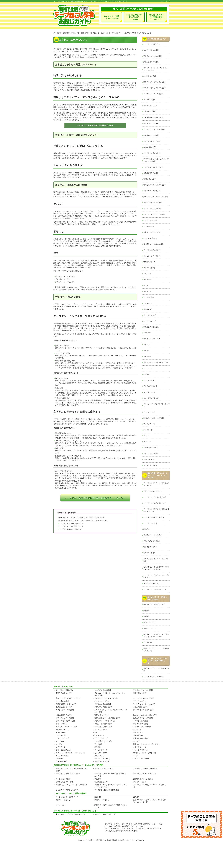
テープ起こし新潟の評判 (151, 250)
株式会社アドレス (149, 262)
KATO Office (147, 333)
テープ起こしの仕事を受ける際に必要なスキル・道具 (156, 510)
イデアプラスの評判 (150, 220)
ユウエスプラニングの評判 (152, 203)
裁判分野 (146, 616)
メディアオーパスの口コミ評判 (154, 214)
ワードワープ (147, 291)
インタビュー (147, 642)
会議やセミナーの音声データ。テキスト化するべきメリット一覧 (156, 635)
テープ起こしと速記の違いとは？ (71, 526)
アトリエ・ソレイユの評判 (152, 56)
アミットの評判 (148, 226)
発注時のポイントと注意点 (152, 535)
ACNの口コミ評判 (149, 76)
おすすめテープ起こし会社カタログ (111, 17)
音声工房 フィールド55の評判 (153, 244)
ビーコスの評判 (148, 297)
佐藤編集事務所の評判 (151, 173)
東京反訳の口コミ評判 (151, 62)
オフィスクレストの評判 (151, 191)
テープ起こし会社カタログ (157, 39)
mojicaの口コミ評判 (150, 147)
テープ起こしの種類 (150, 523)
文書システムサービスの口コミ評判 (155, 197)
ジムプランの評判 (149, 111)
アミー (145, 436)
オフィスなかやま (149, 268)
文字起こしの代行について (152, 491)
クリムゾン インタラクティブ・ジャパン (156, 405)
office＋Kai (147, 442)
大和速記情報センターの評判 (153, 117)
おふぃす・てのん (149, 412)
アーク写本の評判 (149, 100)
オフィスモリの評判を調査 (152, 208)
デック (145, 285)
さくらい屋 (147, 274)
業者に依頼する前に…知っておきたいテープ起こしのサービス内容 (83, 520)
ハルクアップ (147, 430)
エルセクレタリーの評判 (151, 256)
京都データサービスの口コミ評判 (154, 82)
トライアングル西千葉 (151, 453)
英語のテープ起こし (150, 622)
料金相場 (146, 529)
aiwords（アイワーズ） (151, 448)
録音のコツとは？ (149, 553)
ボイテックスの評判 (150, 106)
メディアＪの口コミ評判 (151, 141)
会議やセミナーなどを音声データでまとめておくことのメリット (156, 568)
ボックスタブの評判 (150, 238)
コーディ (146, 350)
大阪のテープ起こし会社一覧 (153, 676)
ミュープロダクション (151, 398)
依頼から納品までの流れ (151, 541)
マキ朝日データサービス (151, 339)
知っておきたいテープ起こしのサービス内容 (134, 17)
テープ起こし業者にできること (70, 529)
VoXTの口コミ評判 (149, 179)
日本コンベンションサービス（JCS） (156, 362)
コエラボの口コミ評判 (151, 50)
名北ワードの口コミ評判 (151, 232)
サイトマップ (166, 1)
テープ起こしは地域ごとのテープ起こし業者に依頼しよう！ (157, 660)
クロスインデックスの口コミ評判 (154, 88)
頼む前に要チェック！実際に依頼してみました (156, 17)
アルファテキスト (149, 424)
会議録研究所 (147, 309)
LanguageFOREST (149, 459)
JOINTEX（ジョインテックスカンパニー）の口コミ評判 (156, 160)
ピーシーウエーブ (149, 321)
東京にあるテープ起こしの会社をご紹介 (156, 669)
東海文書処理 (147, 279)
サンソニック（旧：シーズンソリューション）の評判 (156, 69)
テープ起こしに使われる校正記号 (71, 523)
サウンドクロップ (149, 315)
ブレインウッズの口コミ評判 (153, 167)
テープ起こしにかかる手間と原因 (154, 589)
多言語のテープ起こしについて (154, 583)
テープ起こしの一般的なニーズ (154, 605)
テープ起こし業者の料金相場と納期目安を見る (95, 125)
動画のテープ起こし (150, 628)
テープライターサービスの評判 (154, 129)
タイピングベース (149, 392)
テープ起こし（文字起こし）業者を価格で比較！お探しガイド (82, 517)
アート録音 (147, 356)
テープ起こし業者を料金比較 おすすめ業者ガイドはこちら (95, 498)
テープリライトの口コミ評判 (153, 94)
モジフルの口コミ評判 (151, 123)
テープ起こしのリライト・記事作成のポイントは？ (156, 484)
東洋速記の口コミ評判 (151, 135)
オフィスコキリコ (149, 380)
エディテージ (147, 368)
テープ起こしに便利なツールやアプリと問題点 (156, 576)
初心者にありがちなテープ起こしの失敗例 (156, 560)
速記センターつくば (150, 465)
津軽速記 (146, 374)
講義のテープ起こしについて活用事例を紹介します (156, 650)
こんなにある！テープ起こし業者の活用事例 (157, 598)
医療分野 (146, 610)
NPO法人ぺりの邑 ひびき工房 (153, 418)
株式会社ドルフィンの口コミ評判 (154, 185)
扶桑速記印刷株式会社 (151, 327)
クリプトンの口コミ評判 (151, 153)
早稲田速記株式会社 (150, 386)
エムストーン (147, 303)
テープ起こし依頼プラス (151, 44)
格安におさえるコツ (150, 547)
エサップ (146, 345)
